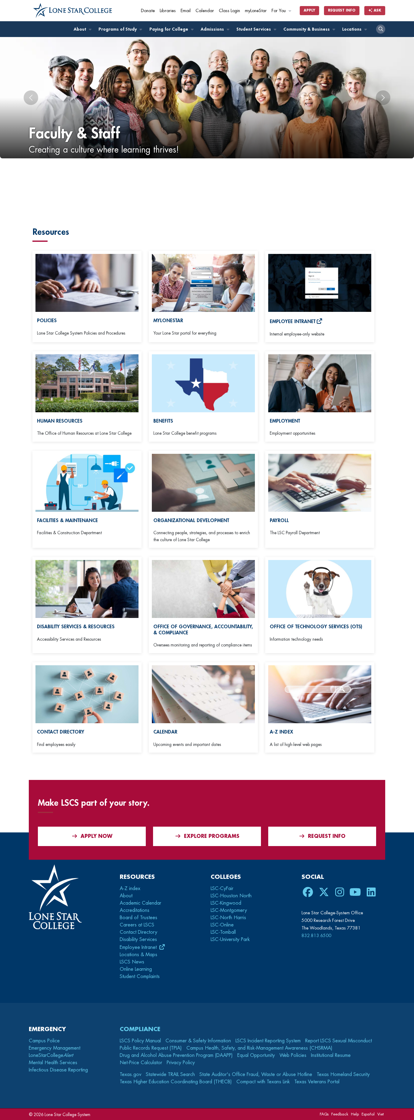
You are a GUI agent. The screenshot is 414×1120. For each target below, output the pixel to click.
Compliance (140, 1029)
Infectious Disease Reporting (58, 1070)
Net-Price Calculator (141, 1062)
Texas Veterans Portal (316, 1081)
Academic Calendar (140, 903)
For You (279, 10)
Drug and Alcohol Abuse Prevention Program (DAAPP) (176, 1055)
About (80, 29)
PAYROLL (279, 520)
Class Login (229, 10)
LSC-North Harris (228, 917)
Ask (376, 10)
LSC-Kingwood (226, 903)
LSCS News (132, 962)
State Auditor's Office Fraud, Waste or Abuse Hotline (255, 1074)
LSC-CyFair (222, 888)
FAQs (324, 1114)
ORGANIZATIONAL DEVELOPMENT (191, 520)
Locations (352, 29)
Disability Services (138, 939)
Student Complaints (140, 976)
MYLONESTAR (168, 320)
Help (355, 1114)
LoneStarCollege (51, 1055)
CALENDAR (165, 732)
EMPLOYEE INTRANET (293, 321)
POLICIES (47, 320)
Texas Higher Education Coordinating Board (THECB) (176, 1081)
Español (368, 1114)
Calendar (204, 10)
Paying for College (169, 29)
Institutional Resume (331, 1055)
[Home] (72, 10)
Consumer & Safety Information (198, 1040)
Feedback (339, 1114)
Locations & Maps (138, 954)
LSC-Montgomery (229, 910)
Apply (309, 10)
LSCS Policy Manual (140, 1040)
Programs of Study (118, 29)
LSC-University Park (230, 939)
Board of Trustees (138, 917)
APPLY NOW (96, 836)
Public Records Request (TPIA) (151, 1048)
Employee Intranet (139, 947)
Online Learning (136, 969)
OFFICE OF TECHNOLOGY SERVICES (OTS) (316, 626)
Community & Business (307, 29)
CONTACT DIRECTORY (60, 732)
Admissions (213, 29)
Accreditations (134, 910)
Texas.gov (130, 1074)
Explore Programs (211, 836)
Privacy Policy (181, 1062)
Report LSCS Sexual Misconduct (338, 1040)
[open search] (380, 29)
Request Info (342, 10)
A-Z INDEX (281, 732)
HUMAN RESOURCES (59, 421)
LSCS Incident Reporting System (268, 1040)
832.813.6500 (316, 935)
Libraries (168, 10)
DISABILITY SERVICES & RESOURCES (76, 626)
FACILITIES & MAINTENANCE (67, 520)
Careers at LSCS (137, 925)
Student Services (254, 29)
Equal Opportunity (256, 1055)
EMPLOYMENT (285, 421)
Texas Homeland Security (343, 1074)
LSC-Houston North (231, 895)
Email (186, 10)
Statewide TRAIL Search (170, 1074)
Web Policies (292, 1055)
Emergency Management (54, 1048)
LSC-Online (222, 925)
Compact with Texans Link (263, 1081)
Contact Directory (138, 932)
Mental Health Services (53, 1062)
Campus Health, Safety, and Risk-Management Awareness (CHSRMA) (259, 1048)
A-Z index (130, 888)
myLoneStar (256, 10)
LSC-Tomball (223, 932)
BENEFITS (163, 421)
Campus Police (44, 1040)
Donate (148, 10)
